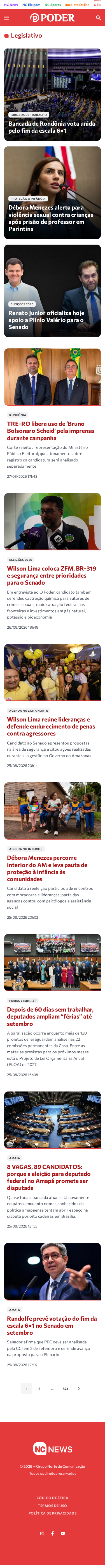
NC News (11, 4)
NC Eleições (31, 4)
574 (65, 1389)
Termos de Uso (52, 1505)
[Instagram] (42, 1533)
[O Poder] (52, 17)
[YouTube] (63, 1533)
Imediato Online (77, 4)
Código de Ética (53, 1498)
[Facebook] (52, 1533)
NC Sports (53, 4)
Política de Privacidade (53, 1513)
